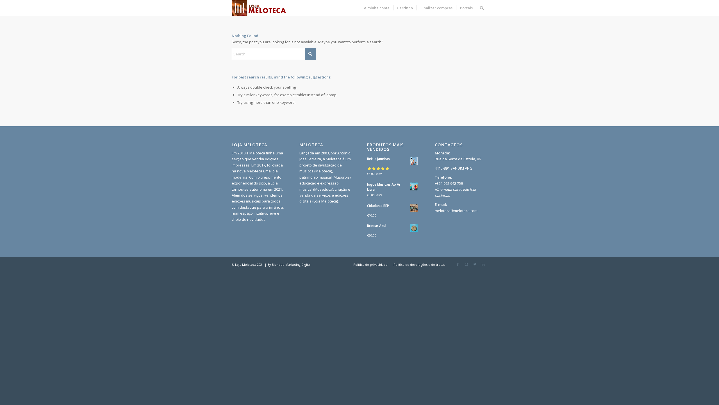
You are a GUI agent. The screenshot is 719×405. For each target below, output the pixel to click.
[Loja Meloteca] (259, 8)
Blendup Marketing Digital (291, 264)
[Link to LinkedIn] (483, 264)
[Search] (481, 8)
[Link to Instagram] (466, 264)
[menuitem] (376, 8)
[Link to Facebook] (458, 264)
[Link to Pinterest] (474, 264)
